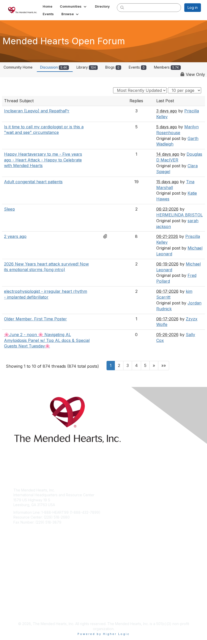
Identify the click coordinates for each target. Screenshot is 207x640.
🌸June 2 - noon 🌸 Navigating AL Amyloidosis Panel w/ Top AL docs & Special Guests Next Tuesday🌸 (47, 340)
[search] (122, 7)
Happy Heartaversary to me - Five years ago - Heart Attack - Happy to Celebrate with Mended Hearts (43, 160)
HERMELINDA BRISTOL (179, 214)
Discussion (53, 67)
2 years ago (15, 236)
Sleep (9, 209)
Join (16, 563)
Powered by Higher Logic (103, 634)
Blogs (112, 67)
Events (137, 67)
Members (166, 67)
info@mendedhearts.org (33, 530)
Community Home (18, 67)
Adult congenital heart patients (33, 181)
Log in (193, 7)
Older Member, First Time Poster (35, 318)
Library (86, 67)
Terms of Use (24, 611)
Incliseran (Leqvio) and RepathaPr (36, 110)
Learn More (23, 573)
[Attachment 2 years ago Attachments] (106, 236)
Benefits (20, 568)
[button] (73, 6)
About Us (21, 606)
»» (163, 365)
